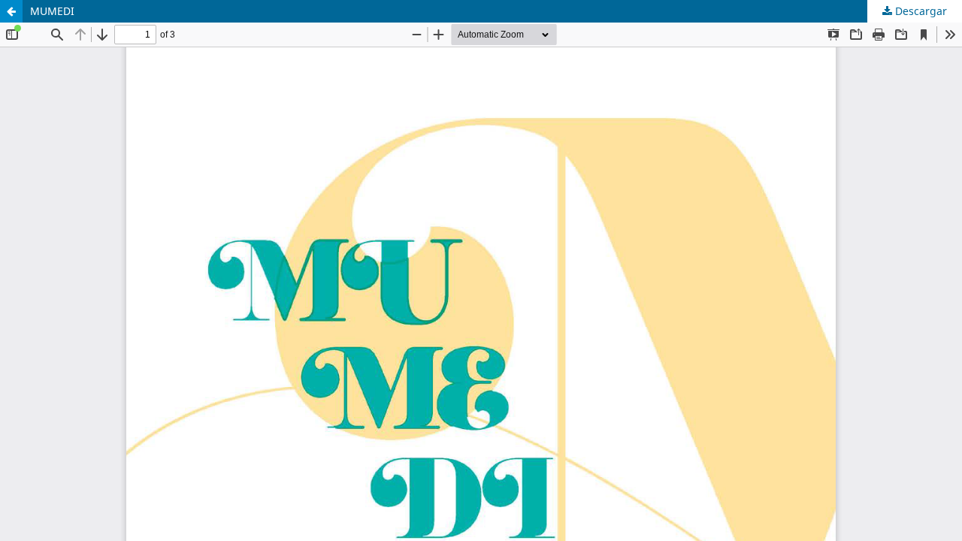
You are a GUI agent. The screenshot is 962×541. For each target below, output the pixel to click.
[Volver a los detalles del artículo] (11, 11)
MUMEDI (52, 11)
